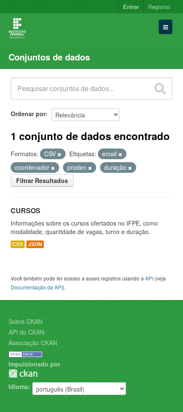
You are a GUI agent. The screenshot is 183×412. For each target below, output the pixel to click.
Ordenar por (28, 113)
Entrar (131, 7)
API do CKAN (26, 332)
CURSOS (25, 210)
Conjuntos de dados (49, 57)
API (149, 278)
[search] (160, 88)
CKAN (23, 373)
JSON (35, 244)
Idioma (18, 386)
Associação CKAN (33, 342)
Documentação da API (37, 287)
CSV (17, 244)
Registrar (159, 7)
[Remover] (59, 154)
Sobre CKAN (26, 321)
